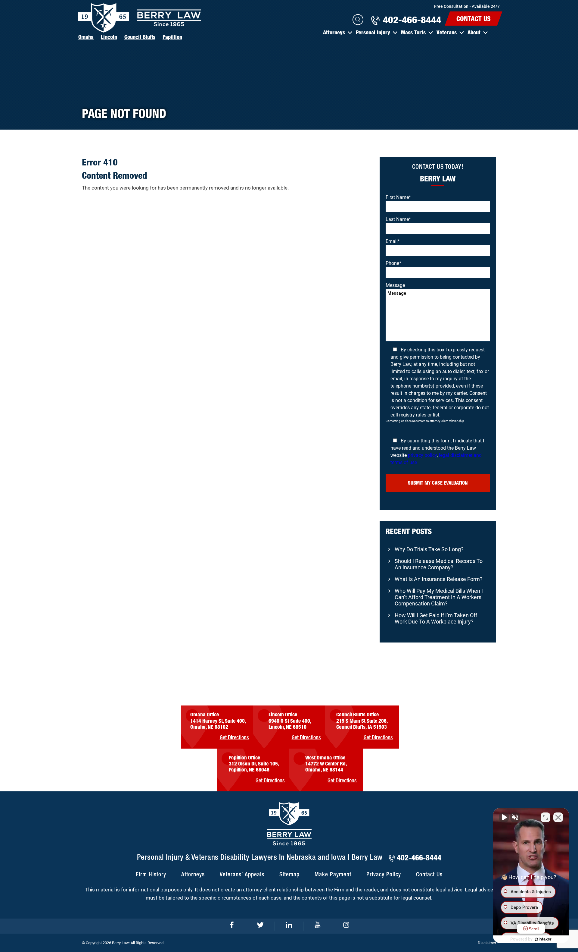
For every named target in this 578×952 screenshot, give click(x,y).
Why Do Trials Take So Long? (429, 549)
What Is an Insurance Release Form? (439, 579)
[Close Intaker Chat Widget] (558, 817)
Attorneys (334, 32)
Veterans (447, 32)
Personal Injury (373, 32)
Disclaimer (487, 943)
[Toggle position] (545, 817)
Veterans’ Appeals (242, 874)
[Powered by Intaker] (543, 939)
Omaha (86, 36)
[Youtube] (317, 926)
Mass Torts (413, 32)
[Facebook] (232, 926)
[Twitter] (260, 926)
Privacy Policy (383, 874)
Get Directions (234, 737)
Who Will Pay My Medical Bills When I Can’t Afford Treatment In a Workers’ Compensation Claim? (439, 597)
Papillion (172, 36)
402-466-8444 (412, 19)
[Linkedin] (289, 926)
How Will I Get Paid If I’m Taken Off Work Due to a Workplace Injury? (436, 618)
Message (395, 285)
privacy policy (422, 455)
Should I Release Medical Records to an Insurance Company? (439, 564)
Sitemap (289, 874)
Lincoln (109, 36)
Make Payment (333, 874)
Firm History (151, 874)
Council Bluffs (139, 36)
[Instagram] (346, 926)
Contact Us (473, 19)
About (474, 32)
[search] (358, 19)
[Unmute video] (504, 817)
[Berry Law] (140, 18)
